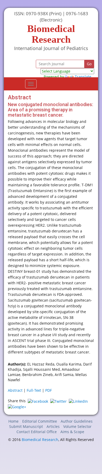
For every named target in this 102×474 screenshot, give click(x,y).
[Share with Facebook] (38, 400)
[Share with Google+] (17, 406)
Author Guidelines (77, 421)
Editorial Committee (39, 421)
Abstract (15, 390)
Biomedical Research (40, 439)
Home (13, 421)
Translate (83, 76)
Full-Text (34, 390)
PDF (48, 390)
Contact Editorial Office (36, 431)
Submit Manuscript (26, 426)
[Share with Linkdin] (78, 400)
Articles (53, 426)
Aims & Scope (72, 431)
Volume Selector (77, 426)
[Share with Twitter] (58, 400)
